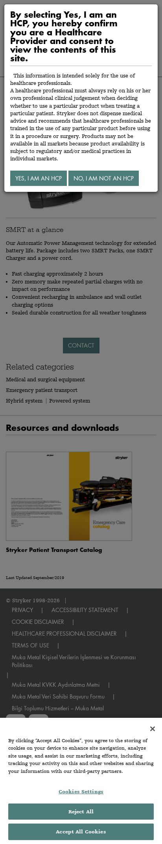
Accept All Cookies (81, 832)
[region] (81, 781)
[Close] (152, 728)
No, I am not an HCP (104, 178)
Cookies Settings (81, 791)
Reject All (81, 812)
